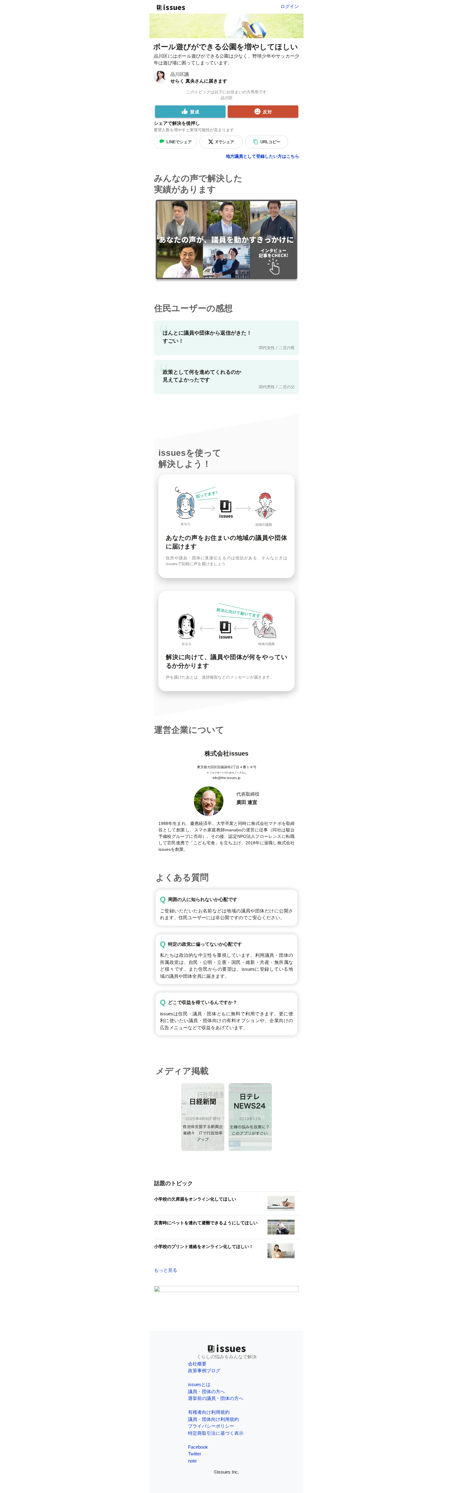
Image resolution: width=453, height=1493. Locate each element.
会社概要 (197, 1363)
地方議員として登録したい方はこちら (262, 156)
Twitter (194, 1453)
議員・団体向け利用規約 (213, 1419)
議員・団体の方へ (206, 1391)
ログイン (289, 6)
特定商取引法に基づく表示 (215, 1433)
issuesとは (199, 1384)
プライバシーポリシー (211, 1426)
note (192, 1460)
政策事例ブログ (204, 1370)
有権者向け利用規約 (209, 1412)
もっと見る (165, 1270)
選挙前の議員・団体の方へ (215, 1398)
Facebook (198, 1447)
